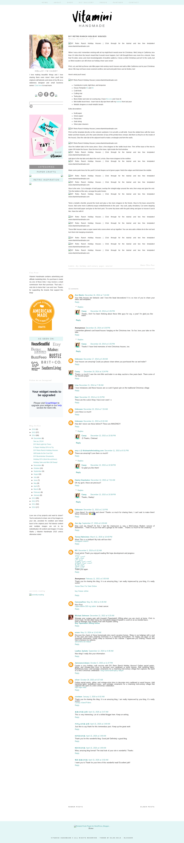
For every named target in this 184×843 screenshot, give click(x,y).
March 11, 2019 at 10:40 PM (101, 537)
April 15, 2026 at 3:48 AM (100, 724)
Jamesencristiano (82, 663)
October (37, 468)
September (38, 471)
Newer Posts (75, 807)
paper (101, 266)
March (36, 489)
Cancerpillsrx (80, 602)
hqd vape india (80, 687)
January (37, 495)
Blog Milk (116, 838)
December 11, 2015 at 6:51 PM (117, 451)
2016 (34, 429)
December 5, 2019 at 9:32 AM (90, 550)
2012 (34, 501)
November (38, 465)
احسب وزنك (79, 568)
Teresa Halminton (82, 537)
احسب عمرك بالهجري (83, 561)
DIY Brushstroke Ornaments (43, 456)
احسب (77, 555)
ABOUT (57, 2)
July (35, 477)
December (38, 438)
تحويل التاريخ (79, 564)
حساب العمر (79, 558)
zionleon (78, 697)
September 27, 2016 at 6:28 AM (94, 523)
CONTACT (134, 2)
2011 (34, 504)
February (37, 492)
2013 (34, 498)
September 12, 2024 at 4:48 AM (101, 651)
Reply (77, 302)
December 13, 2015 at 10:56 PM (103, 436)
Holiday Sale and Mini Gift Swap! (45, 462)
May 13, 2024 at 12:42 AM (91, 632)
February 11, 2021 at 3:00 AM (97, 579)
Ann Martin (79, 295)
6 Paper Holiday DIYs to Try (43, 447)
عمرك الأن (79, 560)
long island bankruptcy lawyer (112, 670)
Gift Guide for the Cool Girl (43, 453)
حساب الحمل (80, 566)
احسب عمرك (80, 556)
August (36, 474)
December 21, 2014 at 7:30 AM (91, 385)
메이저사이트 (80, 748)
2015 (34, 432)
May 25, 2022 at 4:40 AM (96, 602)
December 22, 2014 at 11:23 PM (92, 397)
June (36, 480)
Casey (83, 311)
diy (77, 266)
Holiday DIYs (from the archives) (45, 459)
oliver (77, 680)
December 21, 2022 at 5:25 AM (102, 616)
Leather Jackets (81, 651)
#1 (87, 88)
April (35, 486)
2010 (34, 507)
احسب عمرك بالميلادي (83, 563)
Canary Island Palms (83, 703)
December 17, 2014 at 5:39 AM (96, 359)
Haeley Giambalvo (82, 480)
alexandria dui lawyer (83, 642)
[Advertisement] (46, 208)
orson (77, 632)
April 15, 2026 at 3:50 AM (98, 760)
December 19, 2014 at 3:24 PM (96, 372)
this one (109, 99)
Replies (80, 307)
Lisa (76, 385)
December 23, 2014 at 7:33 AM (96, 409)
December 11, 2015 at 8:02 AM (96, 421)
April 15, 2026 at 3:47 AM (98, 712)
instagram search (81, 541)
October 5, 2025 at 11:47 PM (101, 663)
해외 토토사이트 (81, 760)
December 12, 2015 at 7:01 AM (103, 480)
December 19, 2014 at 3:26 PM (103, 311)
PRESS (103, 2)
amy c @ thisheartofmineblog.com (89, 451)
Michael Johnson (82, 616)
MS (76, 550)
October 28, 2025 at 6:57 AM (91, 680)
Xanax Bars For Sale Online (86, 586)
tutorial (119, 102)
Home (90, 828)
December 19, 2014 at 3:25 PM (103, 344)
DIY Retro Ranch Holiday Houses (45, 450)
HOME (45, 2)
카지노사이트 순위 (82, 724)
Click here (38, 85)
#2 (93, 88)
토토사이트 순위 (81, 712)
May (35, 483)
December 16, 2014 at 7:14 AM (97, 295)
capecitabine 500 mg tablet (85, 606)
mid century (93, 266)
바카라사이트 (80, 736)
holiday (83, 266)
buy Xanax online (81, 591)
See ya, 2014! (38, 441)
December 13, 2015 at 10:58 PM (103, 465)
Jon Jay (78, 523)
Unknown (79, 359)
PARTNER (118, 2)
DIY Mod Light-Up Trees (42, 444)
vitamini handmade (61, 838)
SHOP (70, 2)
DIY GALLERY (86, 2)
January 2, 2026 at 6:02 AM (94, 697)
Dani (77, 397)
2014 (34, 435)
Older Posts (147, 807)
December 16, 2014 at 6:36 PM (98, 328)
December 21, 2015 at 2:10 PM (96, 510)
